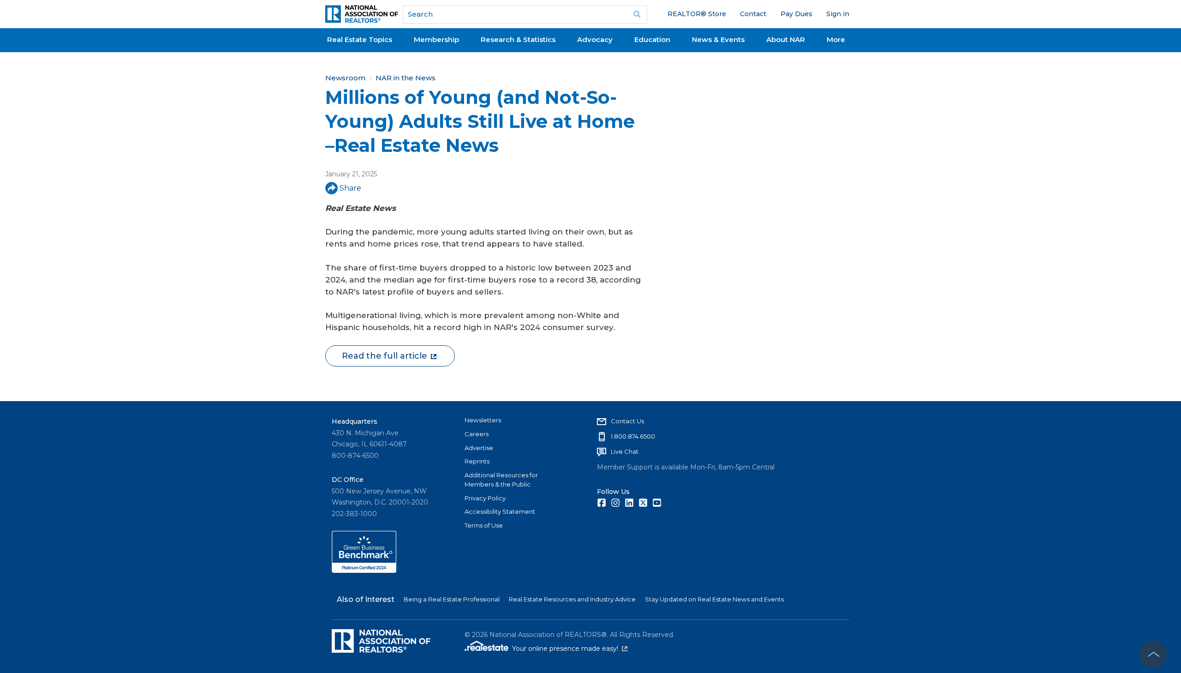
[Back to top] (1153, 654)
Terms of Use (484, 525)
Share (350, 188)
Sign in (837, 14)
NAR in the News (405, 77)
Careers (477, 434)
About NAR (785, 39)
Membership (436, 39)
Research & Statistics (518, 39)
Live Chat (624, 451)
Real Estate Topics (359, 39)
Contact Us (627, 421)
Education (652, 39)
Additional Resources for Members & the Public (501, 479)
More (836, 39)
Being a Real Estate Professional (452, 599)
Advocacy (595, 39)
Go (637, 14)
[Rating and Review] (364, 570)
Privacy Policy (485, 498)
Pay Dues (796, 14)
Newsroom (345, 77)
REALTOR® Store (697, 14)
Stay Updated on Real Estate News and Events (714, 599)
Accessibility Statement (500, 511)
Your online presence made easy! (569, 648)
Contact (753, 14)
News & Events (718, 39)
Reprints (477, 461)
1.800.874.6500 (633, 436)
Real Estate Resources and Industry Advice (572, 599)
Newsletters (483, 420)
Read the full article (384, 356)
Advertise (479, 447)
